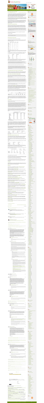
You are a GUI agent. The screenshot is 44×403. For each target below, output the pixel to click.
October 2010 (30, 295)
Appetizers (30, 191)
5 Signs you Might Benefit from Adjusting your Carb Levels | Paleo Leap (14, 399)
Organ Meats (30, 200)
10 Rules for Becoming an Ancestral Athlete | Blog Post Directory (13, 392)
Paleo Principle (30, 227)
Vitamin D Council (30, 318)
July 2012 (29, 283)
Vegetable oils (30, 242)
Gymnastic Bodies (30, 324)
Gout (29, 168)
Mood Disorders (30, 174)
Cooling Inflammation (30, 378)
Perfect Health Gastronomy (31, 228)
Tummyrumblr (30, 339)
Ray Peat (29, 388)
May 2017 (29, 254)
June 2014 (29, 269)
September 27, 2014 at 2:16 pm (15, 348)
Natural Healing (30, 213)
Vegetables (30, 206)
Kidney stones (30, 171)
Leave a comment (24, 12)
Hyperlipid (29, 381)
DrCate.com (29, 312)
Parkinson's (30, 177)
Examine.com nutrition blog (31, 379)
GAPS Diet (30, 142)
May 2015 (29, 263)
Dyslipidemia (30, 165)
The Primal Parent (30, 363)
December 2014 (30, 266)
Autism (29, 157)
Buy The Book (16, 10)
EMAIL (17, 382)
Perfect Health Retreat (19, 10)
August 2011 (30, 289)
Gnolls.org (29, 350)
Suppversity (29, 326)
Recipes (27, 10)
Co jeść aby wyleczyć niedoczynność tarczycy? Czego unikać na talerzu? (14, 342)
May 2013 (29, 277)
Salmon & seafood (30, 203)
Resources (33, 10)
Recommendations (23, 10)
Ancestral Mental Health (30, 343)
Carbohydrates (30, 215)
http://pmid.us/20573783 (14, 191)
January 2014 (30, 272)
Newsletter (13, 10)
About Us (35, 10)
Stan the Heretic (30, 362)
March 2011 (29, 292)
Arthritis (29, 156)
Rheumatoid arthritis (30, 180)
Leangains (29, 354)
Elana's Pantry (30, 333)
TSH (29, 133)
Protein (29, 222)
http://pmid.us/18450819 (13, 186)
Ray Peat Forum (30, 368)
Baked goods (30, 192)
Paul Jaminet (11, 12)
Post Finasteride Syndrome (31, 178)
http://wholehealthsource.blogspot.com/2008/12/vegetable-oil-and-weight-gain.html (15, 177)
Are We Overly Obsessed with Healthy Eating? (32, 92)
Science (29, 237)
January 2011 (30, 293)
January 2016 (30, 258)
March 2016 (29, 257)
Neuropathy (30, 175)
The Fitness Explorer (30, 327)
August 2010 (30, 296)
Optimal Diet (30, 147)
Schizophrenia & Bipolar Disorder (31, 181)
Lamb (29, 198)
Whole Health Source (30, 393)
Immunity (29, 209)
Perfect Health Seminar (30, 231)
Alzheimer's (30, 154)
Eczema (29, 166)
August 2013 (30, 275)
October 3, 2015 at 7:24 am (14, 355)
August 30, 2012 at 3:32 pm (15, 237)
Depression (30, 163)
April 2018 (29, 252)
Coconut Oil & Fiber (30, 195)
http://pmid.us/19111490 (23, 184)
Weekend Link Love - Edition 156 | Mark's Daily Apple (12, 387)
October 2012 (30, 281)
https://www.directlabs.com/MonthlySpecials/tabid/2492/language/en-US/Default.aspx (17, 220)
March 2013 (29, 278)
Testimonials (30, 240)
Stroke (29, 184)
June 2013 (29, 276)
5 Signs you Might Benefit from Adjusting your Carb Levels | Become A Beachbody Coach (15, 397)
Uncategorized (30, 243)
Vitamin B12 (30, 224)
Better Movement (30, 323)
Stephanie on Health (30, 390)
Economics (29, 185)
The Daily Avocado (30, 338)
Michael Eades (30, 315)
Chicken (29, 210)
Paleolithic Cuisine (30, 139)
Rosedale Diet (30, 150)
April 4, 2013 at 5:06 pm (12, 326)
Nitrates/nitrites (30, 221)
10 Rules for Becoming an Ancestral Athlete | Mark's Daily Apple (13, 337)
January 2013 (30, 279)
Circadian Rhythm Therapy (31, 135)
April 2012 (29, 284)
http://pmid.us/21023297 (10, 199)
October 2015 (30, 260)
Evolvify (29, 348)
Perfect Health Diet (12, 203)
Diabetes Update (30, 305)
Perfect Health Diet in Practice (31, 359)
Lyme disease (30, 172)
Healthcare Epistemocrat (31, 351)
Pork (29, 201)
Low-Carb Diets (30, 145)
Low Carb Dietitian (30, 356)
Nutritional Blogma (30, 385)
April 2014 (29, 270)
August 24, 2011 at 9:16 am (13, 216)
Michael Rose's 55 (30, 384)
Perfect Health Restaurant (31, 230)
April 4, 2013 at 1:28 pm (13, 310)
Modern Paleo (30, 357)
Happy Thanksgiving (30, 100)
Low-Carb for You (30, 382)
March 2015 (29, 264)
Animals (29, 129)
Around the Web (30, 130)
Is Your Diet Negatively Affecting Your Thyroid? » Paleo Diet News (13, 225)
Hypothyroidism (9, 203)
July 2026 (29, 248)
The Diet (10, 10)
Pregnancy (29, 233)
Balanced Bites (30, 345)
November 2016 (30, 255)
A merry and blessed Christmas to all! (32, 98)
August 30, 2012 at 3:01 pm (13, 228)
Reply (25, 209)
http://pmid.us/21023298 (10, 197)
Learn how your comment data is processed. (17, 385)
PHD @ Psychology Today (31, 372)
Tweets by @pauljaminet (30, 111)
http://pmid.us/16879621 (17, 182)
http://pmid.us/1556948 (18, 175)
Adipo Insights (30, 376)
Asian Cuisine (30, 138)
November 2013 (30, 273)
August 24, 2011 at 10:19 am (14, 219)
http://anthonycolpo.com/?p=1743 (21, 166)
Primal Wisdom (30, 360)
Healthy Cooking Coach (30, 335)
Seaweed (30, 204)
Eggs (29, 197)
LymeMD (29, 314)
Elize (10, 326)
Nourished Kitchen (30, 336)
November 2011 (30, 287)
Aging (29, 153)
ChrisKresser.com (30, 301)
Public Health (30, 234)
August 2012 (30, 282)
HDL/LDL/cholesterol (30, 132)
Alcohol (29, 127)
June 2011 (29, 290)
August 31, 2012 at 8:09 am (15, 259)
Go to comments (20, 12)
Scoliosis (29, 182)
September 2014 (30, 267)
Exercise (29, 187)
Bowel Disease (30, 159)
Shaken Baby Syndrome (31, 183)
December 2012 (30, 280)
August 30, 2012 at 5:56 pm (14, 241)
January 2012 (30, 286)
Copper (29, 216)
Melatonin (30, 219)
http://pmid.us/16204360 (10, 193)
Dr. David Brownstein (30, 311)
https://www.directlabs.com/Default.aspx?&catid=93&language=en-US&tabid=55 (15, 214)
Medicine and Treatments (31, 212)
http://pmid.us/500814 (16, 169)
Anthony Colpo (30, 344)
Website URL (18, 383)
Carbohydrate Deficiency (31, 160)
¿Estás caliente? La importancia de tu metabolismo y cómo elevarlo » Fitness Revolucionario (15, 394)
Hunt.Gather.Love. (30, 353)
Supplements (30, 239)
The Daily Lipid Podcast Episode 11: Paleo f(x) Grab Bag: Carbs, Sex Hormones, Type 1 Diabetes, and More (17, 395)
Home (8, 10)
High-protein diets (30, 144)
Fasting (29, 188)
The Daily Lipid (30, 391)
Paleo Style (29, 387)
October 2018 (30, 251)
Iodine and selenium (30, 218)
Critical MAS (30, 347)
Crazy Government (30, 136)
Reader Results (30, 10)
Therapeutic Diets (30, 151)
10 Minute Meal (30, 332)
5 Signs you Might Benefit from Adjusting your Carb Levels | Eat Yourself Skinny (14, 396)
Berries (29, 194)
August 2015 (30, 261)
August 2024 (30, 249)
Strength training (30, 189)
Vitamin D (30, 225)
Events (29, 186)
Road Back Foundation (30, 306)
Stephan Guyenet (14, 85)
